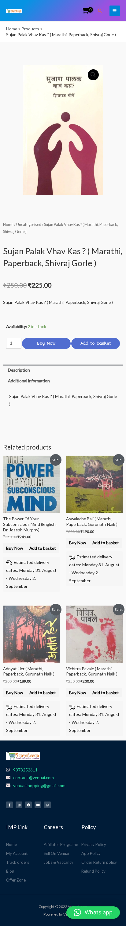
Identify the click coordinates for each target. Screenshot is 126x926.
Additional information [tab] (29, 380)
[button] (100, 11)
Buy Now (46, 343)
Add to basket (95, 343)
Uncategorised (28, 224)
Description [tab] (19, 370)
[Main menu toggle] (114, 11)
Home (8, 224)
